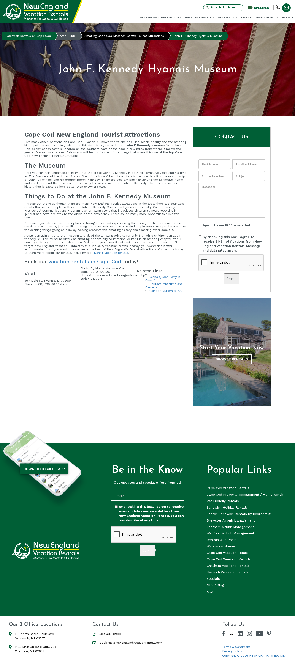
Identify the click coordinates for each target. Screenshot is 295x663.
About (286, 17)
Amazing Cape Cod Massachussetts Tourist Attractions (124, 36)
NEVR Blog (215, 585)
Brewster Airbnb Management (231, 520)
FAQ (210, 592)
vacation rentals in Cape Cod (84, 262)
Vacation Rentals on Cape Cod (28, 36)
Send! (232, 279)
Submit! (148, 551)
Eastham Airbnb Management (230, 527)
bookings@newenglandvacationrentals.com (131, 642)
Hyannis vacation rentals (110, 252)
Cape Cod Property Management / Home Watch (245, 495)
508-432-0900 (110, 634)
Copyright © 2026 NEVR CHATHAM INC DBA (254, 655)
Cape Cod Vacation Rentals (158, 17)
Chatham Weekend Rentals (228, 566)
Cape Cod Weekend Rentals (229, 559)
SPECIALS (261, 7)
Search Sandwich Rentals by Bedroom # (239, 514)
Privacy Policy (232, 651)
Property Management (258, 17)
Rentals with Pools (221, 540)
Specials (213, 579)
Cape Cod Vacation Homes (228, 553)
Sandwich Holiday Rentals (227, 507)
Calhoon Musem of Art (165, 290)
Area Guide (226, 17)
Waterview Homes (221, 546)
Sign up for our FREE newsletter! (226, 225)
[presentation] (231, 262)
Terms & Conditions (236, 647)
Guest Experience (198, 17)
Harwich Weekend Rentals (228, 572)
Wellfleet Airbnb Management (230, 533)
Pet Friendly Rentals (223, 501)
